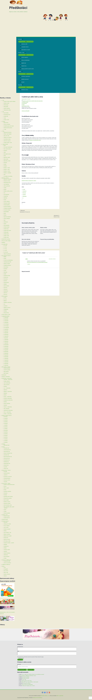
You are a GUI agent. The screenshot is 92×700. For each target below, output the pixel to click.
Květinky (5, 386)
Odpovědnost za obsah (25, 49)
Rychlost (5, 280)
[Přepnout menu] (26, 41)
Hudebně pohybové (7, 265)
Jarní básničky (6, 184)
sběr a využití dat (60, 695)
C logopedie (6, 320)
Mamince (5, 389)
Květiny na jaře (6, 103)
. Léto (3, 111)
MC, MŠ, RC (6, 570)
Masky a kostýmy (7, 534)
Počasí (5, 164)
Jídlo (5, 152)
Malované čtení (6, 445)
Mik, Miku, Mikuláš (26, 676)
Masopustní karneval (7, 132)
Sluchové (5, 287)
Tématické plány (5, 519)
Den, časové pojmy (7, 148)
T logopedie (6, 358)
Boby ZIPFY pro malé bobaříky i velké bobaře (30, 681)
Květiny (5, 530)
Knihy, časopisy (4, 296)
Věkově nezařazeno (7, 253)
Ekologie (5, 471)
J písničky (5, 425)
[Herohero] (49, 692)
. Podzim (3, 121)
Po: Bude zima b (36, 100)
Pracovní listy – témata (6, 483)
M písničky (6, 430)
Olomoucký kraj (7, 458)
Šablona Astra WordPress (37, 697)
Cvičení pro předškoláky (8, 260)
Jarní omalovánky (7, 382)
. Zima (3, 131)
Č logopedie (6, 322)
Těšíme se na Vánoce (7, 137)
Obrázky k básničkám (6, 376)
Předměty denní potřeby (8, 496)
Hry (4, 304)
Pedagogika (6, 309)
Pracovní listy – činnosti (6, 470)
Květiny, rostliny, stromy (8, 191)
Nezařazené (4, 374)
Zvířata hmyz (6, 228)
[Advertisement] (39, 27)
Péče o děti (6, 572)
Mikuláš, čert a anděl (7, 535)
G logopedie (6, 334)
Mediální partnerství (25, 79)
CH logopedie (6, 327)
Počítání (5, 165)
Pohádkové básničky (7, 208)
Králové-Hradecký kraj (8, 453)
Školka (5, 215)
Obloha (5, 394)
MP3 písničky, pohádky (6, 366)
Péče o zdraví (6, 487)
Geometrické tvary (7, 182)
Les (4, 192)
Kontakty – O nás (21, 52)
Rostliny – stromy (7, 171)
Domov (5, 486)
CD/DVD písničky (7, 368)
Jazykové (5, 474)
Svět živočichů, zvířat (8, 505)
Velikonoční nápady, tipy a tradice (28, 685)
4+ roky (5, 248)
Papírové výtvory (7, 539)
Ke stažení (20, 39)
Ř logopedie (6, 351)
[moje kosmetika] (7, 620)
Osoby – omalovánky (7, 396)
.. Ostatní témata (5, 144)
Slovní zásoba (6, 285)
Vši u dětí (24, 679)
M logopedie (6, 344)
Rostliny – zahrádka (7, 172)
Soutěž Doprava (7, 517)
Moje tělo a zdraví (7, 160)
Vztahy (5, 511)
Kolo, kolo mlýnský (26, 239)
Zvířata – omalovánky (8, 413)
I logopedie (6, 337)
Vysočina (5, 466)
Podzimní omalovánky (8, 398)
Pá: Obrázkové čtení (25, 105)
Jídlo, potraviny (6, 384)
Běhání (5, 256)
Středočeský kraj (7, 463)
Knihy (5, 155)
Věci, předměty (6, 408)
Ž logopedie (6, 363)
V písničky (6, 440)
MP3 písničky (6, 371)
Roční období (6, 499)
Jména (5, 187)
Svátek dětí (6, 116)
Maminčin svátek (7, 157)
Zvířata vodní (6, 237)
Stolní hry (5, 292)
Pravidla (5, 494)
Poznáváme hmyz (7, 114)
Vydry (35, 675)
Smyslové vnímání (7, 503)
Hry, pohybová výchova (6, 255)
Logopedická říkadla (5, 316)
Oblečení (5, 393)
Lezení (5, 270)
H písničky (6, 423)
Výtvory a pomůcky (7, 562)
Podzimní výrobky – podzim (9, 542)
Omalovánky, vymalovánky (7, 378)
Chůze (5, 258)
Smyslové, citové (7, 479)
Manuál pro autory (24, 89)
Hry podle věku (4, 244)
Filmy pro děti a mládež (6, 240)
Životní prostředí (7, 513)
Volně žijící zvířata (7, 139)
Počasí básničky (7, 204)
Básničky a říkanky (5, 177)
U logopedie (6, 360)
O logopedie (6, 348)
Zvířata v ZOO (6, 119)
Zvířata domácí (6, 227)
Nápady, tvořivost (7, 307)
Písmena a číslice (7, 203)
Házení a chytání (7, 263)
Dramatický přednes (26, 683)
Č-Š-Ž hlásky (6, 325)
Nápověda (20, 84)
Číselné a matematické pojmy (9, 484)
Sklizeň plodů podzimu (8, 127)
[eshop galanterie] (7, 609)
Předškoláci (18, 8)
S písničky (6, 437)
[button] (22, 39)
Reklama (19, 71)
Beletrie (5, 300)
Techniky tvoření (7, 549)
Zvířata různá (6, 233)
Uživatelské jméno (20, 646)
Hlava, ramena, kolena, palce (28, 227)
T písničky (6, 438)
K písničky (6, 426)
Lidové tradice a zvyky (6, 314)
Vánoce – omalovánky (8, 406)
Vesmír (5, 509)
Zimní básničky (6, 225)
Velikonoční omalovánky (8, 410)
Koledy (5, 189)
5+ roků (5, 250)
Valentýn (5, 405)
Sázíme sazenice (7, 108)
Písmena (5, 162)
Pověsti (3, 446)
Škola (5, 213)
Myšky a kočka (43, 227)
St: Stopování (24, 103)
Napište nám (23, 63)
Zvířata (5, 558)
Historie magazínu (24, 57)
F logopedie (6, 332)
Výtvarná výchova (5, 521)
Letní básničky (6, 194)
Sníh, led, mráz (6, 135)
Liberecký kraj (6, 454)
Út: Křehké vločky (25, 102)
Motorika (5, 272)
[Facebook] (42, 692)
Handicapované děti (7, 261)
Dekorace (5, 522)
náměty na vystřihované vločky (35, 140)
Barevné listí (6, 122)
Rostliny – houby (7, 167)
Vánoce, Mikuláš (7, 218)
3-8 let (5, 297)
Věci (4, 174)
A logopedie (6, 317)
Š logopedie (6, 354)
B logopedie (6, 318)
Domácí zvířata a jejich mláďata (9, 101)
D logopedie (6, 329)
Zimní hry (5, 294)
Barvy (5, 145)
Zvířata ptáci (6, 232)
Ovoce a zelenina (7, 124)
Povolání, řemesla (7, 209)
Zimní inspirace (6, 556)
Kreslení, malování (7, 529)
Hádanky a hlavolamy (8, 302)
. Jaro (3, 100)
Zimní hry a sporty (7, 140)
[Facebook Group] (45, 692)
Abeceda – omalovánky (8, 379)
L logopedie (6, 342)
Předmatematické (7, 478)
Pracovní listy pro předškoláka (47, 239)
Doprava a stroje (7, 180)
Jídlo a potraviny (7, 185)
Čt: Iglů (23, 104)
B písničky (6, 416)
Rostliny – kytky (7, 169)
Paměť (5, 273)
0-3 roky (5, 245)
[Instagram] (47, 692)
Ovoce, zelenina (7, 201)
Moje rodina (6, 159)
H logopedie (6, 336)
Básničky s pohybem (7, 179)
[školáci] (7, 597)
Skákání (5, 284)
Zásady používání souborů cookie (27, 68)
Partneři (22, 82)
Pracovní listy (6, 312)
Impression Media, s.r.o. (45, 695)
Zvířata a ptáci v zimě (8, 142)
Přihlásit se (20, 659)
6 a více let (6, 252)
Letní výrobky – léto (7, 532)
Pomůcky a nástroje (7, 491)
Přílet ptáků (6, 106)
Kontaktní (5, 268)
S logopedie (6, 356)
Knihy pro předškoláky (25, 60)
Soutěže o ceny (5, 514)
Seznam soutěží (7, 515)
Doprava (5, 150)
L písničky (5, 428)
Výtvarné (5, 481)
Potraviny (5, 493)
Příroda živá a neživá (7, 498)
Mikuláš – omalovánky (8, 391)
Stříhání (5, 547)
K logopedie (6, 341)
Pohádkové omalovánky (8, 400)
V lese (5, 129)
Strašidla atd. (6, 546)
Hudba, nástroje (7, 381)
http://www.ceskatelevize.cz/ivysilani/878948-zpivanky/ (37, 262)
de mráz (41, 100)
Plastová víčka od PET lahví (26, 680)
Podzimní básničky (7, 206)
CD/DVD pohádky (7, 369)
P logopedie (6, 349)
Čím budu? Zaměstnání (8, 147)
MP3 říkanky (6, 373)
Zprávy (3, 566)
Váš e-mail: (19, 664)
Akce (5, 567)
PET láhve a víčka (7, 541)
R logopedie (6, 353)
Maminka (5, 197)
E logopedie (6, 330)
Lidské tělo (6, 196)
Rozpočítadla (6, 211)
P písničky (6, 435)
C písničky (6, 418)
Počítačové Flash (7, 275)
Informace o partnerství (25, 76)
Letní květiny (6, 112)
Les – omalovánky (7, 388)
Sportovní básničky (7, 216)
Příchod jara (6, 104)
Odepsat (29, 264)
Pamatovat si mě (21, 658)
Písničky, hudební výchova (6, 415)
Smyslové (5, 289)
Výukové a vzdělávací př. (6, 559)
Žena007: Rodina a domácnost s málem (29, 180)
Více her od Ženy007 (25, 110)
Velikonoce (6, 221)
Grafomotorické (7, 473)
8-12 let (5, 298)
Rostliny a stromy (7, 501)
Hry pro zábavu (6, 525)
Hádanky (3, 242)
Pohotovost (6, 277)
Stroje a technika (7, 403)
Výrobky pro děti (7, 561)
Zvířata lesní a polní (7, 230)
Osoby (5, 199)
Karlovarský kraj (7, 451)
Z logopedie (6, 365)
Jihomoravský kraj (7, 449)
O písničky (6, 433)
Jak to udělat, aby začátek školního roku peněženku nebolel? (33, 674)
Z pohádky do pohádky (8, 176)
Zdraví (5, 223)
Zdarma (5, 575)
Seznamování (6, 282)
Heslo (18, 651)
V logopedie (6, 361)
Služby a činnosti (7, 574)
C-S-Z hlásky (6, 324)
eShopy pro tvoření (7, 523)
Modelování (6, 537)
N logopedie (6, 346)
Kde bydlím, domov (7, 153)
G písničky (6, 421)
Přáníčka (5, 544)
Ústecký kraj (6, 465)
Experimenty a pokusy (6, 239)
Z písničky (6, 442)
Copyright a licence (24, 46)
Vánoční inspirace (7, 553)
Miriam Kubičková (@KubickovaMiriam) (26, 675)
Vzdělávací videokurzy (6, 564)
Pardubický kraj (6, 459)
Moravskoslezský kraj (8, 456)
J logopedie (6, 339)
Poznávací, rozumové (8, 476)
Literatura (5, 305)
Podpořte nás (23, 65)
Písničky (5, 310)
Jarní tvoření (6, 527)
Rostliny (5, 401)
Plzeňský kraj (6, 461)
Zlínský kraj (6, 468)
